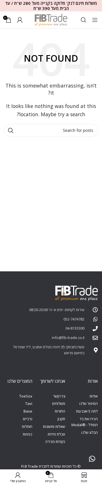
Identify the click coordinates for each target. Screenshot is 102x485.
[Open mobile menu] (95, 20)
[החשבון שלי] (20, 20)
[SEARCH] (10, 130)
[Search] (83, 20)
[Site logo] (51, 19)
